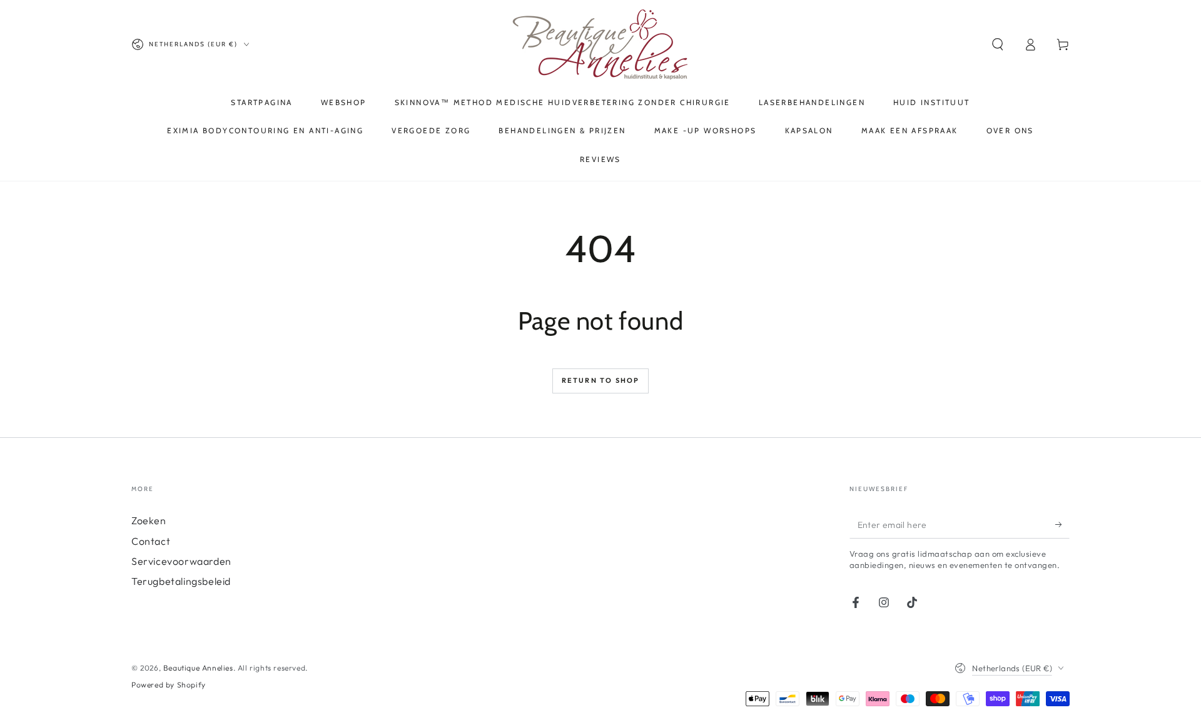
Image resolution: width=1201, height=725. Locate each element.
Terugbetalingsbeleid (181, 581)
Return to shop (601, 380)
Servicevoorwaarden (181, 561)
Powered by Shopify (168, 684)
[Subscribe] (1062, 524)
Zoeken (148, 520)
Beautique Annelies (198, 667)
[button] (997, 44)
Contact (150, 541)
